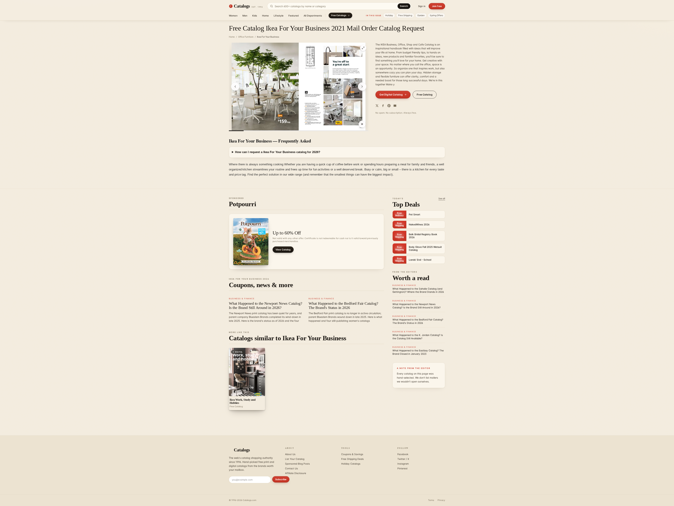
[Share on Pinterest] (389, 105)
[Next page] (362, 86)
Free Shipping (405, 15)
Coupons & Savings (352, 454)
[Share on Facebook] (383, 105)
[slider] (298, 130)
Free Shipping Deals (352, 459)
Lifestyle (278, 15)
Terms (431, 500)
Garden (421, 15)
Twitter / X (403, 459)
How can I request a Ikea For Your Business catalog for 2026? (277, 152)
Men (244, 15)
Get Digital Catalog (391, 94)
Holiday (389, 15)
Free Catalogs (338, 15)
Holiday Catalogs (350, 463)
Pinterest (402, 468)
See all (441, 198)
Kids (254, 15)
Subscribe (280, 479)
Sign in (421, 6)
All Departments (313, 15)
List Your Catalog (294, 459)
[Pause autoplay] (362, 124)
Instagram (403, 463)
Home (265, 15)
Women (233, 15)
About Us (290, 454)
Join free (437, 6)
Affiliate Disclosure (295, 473)
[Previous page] (235, 86)
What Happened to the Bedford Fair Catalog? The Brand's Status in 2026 (343, 305)
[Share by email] (395, 105)
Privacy (441, 500)
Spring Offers (436, 15)
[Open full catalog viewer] (363, 48)
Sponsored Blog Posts (297, 463)
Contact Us (291, 468)
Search (404, 6)
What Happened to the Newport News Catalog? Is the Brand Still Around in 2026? (265, 305)
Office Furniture (245, 36)
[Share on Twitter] (377, 105)
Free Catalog (424, 94)
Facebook (402, 454)
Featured (293, 15)
